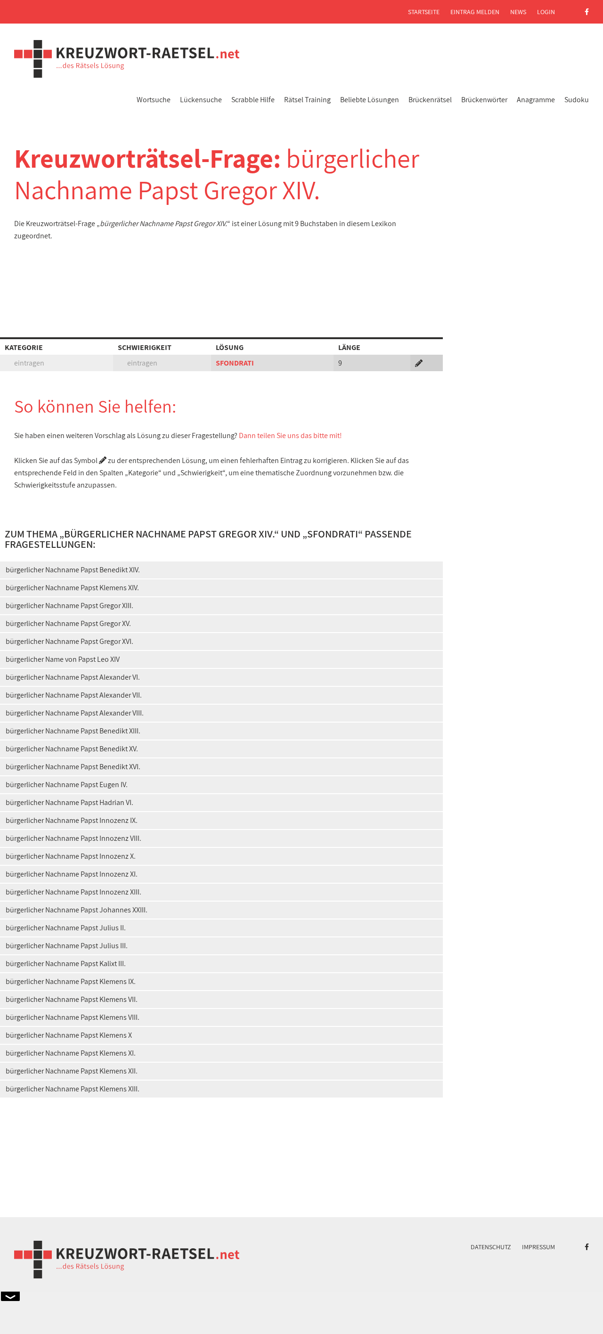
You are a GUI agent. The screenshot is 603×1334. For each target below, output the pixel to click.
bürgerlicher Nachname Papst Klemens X (69, 1035)
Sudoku (576, 100)
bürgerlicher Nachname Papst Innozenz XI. (72, 874)
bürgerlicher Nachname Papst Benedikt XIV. (73, 570)
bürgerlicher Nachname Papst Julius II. (66, 928)
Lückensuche (201, 100)
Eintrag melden (474, 12)
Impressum (538, 1247)
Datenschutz (491, 1247)
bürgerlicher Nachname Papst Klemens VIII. (72, 1017)
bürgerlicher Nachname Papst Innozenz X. (71, 856)
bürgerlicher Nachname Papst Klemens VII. (72, 999)
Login (546, 12)
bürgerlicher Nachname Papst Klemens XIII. (72, 1089)
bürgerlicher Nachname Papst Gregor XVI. (69, 641)
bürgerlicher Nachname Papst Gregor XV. (68, 623)
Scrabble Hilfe (253, 100)
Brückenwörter (484, 100)
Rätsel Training (307, 100)
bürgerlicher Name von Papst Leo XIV (63, 659)
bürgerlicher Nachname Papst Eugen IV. (67, 784)
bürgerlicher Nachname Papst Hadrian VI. (69, 802)
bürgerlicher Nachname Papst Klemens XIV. (72, 588)
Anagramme (536, 100)
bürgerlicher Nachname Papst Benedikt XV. (72, 749)
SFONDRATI (235, 363)
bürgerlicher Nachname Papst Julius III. (67, 946)
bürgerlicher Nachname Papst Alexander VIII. (75, 713)
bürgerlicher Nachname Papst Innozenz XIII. (73, 892)
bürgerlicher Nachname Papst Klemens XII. (72, 1071)
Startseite (424, 12)
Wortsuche (154, 100)
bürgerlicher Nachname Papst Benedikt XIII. (73, 731)
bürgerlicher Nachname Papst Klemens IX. (71, 981)
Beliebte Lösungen (369, 100)
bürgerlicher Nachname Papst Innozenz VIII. (73, 838)
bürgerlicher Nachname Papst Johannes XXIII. (76, 910)
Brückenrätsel (430, 100)
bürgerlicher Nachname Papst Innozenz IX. (72, 820)
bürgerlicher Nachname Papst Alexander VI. (73, 677)
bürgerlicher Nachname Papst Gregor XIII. (69, 605)
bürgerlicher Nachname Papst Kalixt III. (66, 963)
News (518, 12)
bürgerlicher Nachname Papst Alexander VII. (74, 695)
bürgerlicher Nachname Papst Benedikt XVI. (73, 767)
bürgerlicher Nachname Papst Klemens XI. (71, 1053)
